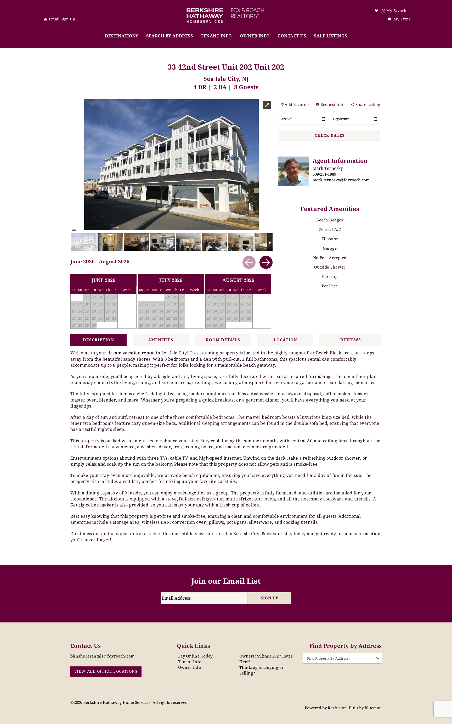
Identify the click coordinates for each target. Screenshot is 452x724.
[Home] (226, 12)
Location (285, 339)
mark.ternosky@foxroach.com (341, 179)
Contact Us (292, 36)
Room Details (223, 339)
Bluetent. (373, 707)
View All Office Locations (106, 671)
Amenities (160, 339)
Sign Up (269, 597)
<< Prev (249, 262)
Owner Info (255, 36)
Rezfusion (337, 707)
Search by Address (169, 36)
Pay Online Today (195, 656)
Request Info (331, 104)
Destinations (121, 36)
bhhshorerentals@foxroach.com (102, 656)
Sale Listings (330, 36)
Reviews (350, 339)
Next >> (266, 262)
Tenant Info (216, 36)
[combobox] (342, 658)
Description (98, 339)
